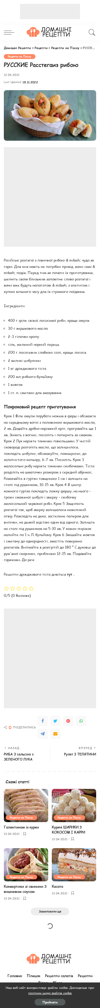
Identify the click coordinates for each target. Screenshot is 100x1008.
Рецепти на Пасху (19, 56)
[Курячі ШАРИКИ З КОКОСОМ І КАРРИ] (74, 805)
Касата (57, 886)
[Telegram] (42, 734)
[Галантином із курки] (26, 805)
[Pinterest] (68, 721)
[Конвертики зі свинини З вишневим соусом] (26, 864)
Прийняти (50, 1002)
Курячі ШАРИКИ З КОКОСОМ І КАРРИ (68, 830)
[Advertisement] (50, 11)
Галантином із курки (21, 827)
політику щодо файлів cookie (50, 993)
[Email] (55, 734)
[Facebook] (42, 721)
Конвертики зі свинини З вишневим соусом (25, 889)
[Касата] (74, 864)
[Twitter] (55, 721)
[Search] (91, 32)
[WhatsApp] (81, 721)
